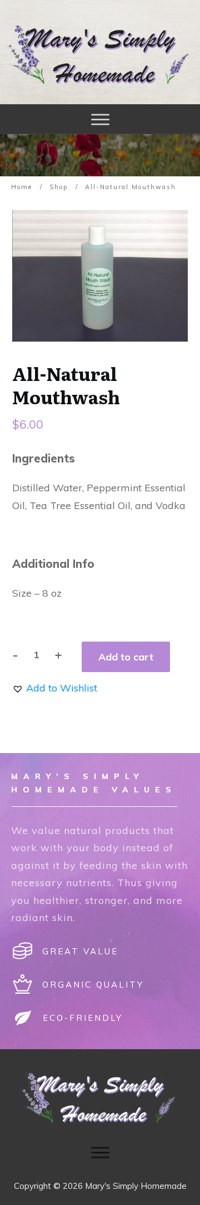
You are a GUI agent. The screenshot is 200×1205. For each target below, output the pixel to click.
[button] (54, 687)
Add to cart (125, 656)
